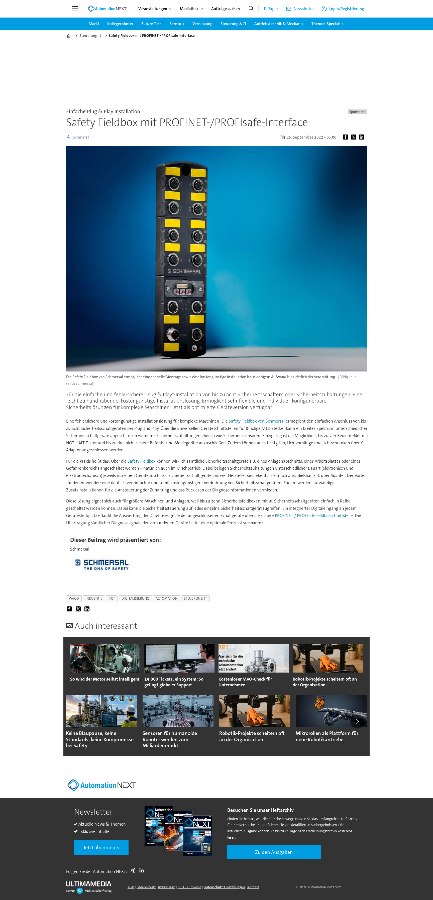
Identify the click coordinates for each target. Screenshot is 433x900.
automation (166, 598)
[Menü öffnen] (75, 9)
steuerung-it (195, 598)
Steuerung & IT (233, 23)
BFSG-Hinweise (189, 887)
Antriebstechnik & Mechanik (278, 23)
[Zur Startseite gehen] (107, 9)
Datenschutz (146, 887)
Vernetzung (202, 23)
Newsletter (304, 9)
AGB (131, 887)
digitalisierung (135, 598)
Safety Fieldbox (141, 461)
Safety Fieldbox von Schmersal (257, 421)
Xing (134, 870)
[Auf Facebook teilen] (346, 137)
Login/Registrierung (346, 8)
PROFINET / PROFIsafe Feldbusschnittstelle (314, 515)
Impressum (166, 887)
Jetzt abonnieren (101, 847)
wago (74, 598)
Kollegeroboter (120, 23)
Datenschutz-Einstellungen (224, 887)
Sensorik (177, 23)
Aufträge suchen (225, 8)
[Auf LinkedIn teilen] (362, 137)
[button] (76, 721)
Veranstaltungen (152, 8)
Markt (94, 23)
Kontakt (253, 887)
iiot (112, 598)
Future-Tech (151, 23)
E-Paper (271, 9)
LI (143, 870)
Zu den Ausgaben (274, 852)
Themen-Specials (326, 23)
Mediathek (189, 8)
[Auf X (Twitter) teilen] (354, 137)
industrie (93, 598)
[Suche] (251, 9)
